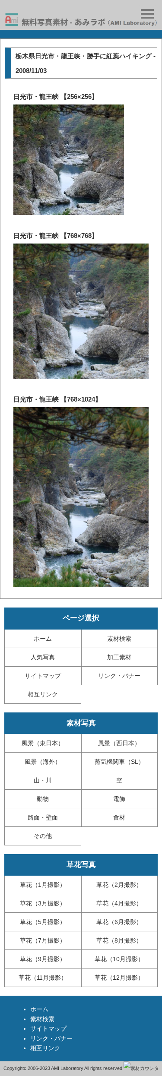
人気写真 (43, 657)
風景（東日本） (43, 743)
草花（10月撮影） (119, 959)
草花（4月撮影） (119, 903)
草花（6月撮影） (119, 921)
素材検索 (119, 638)
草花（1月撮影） (43, 884)
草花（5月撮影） (43, 921)
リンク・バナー (119, 675)
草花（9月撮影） (43, 959)
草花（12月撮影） (119, 977)
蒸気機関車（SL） (119, 761)
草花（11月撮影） (43, 977)
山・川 (43, 780)
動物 (43, 798)
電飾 (119, 798)
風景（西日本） (119, 743)
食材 (119, 817)
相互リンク (43, 694)
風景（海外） (43, 761)
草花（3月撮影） (43, 903)
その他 (43, 835)
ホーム (43, 638)
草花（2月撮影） (119, 884)
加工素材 (119, 657)
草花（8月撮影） (119, 940)
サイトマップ (43, 675)
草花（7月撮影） (43, 940)
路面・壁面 (43, 817)
